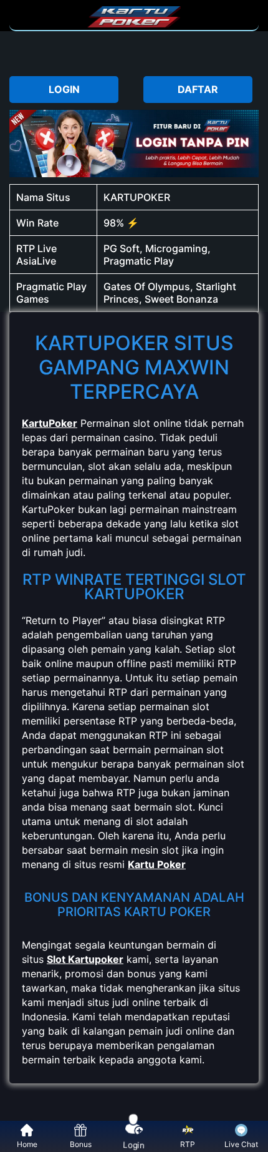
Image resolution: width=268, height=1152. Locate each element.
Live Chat (241, 1144)
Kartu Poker (157, 864)
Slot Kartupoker (85, 959)
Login (134, 1145)
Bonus (81, 1144)
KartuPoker (49, 423)
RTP (187, 1144)
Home (27, 1144)
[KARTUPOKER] (134, 23)
